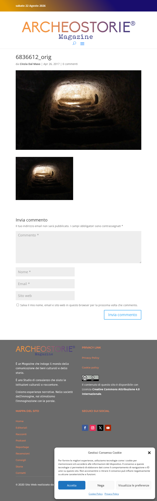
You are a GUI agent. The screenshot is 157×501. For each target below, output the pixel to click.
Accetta (71, 485)
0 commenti (70, 64)
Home (20, 421)
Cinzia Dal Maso (30, 64)
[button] (149, 453)
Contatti (21, 472)
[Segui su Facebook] (85, 428)
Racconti (21, 434)
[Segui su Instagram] (93, 428)
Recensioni (23, 453)
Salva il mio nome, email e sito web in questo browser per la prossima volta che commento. (79, 305)
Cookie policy (90, 367)
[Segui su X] (100, 428)
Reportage (22, 447)
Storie (19, 466)
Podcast (21, 440)
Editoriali (21, 427)
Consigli (21, 460)
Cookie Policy (96, 493)
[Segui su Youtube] (108, 428)
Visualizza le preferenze (133, 485)
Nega (100, 485)
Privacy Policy (112, 493)
